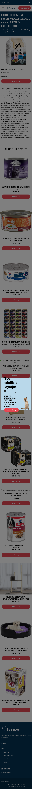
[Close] (2, 379)
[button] (11, 410)
